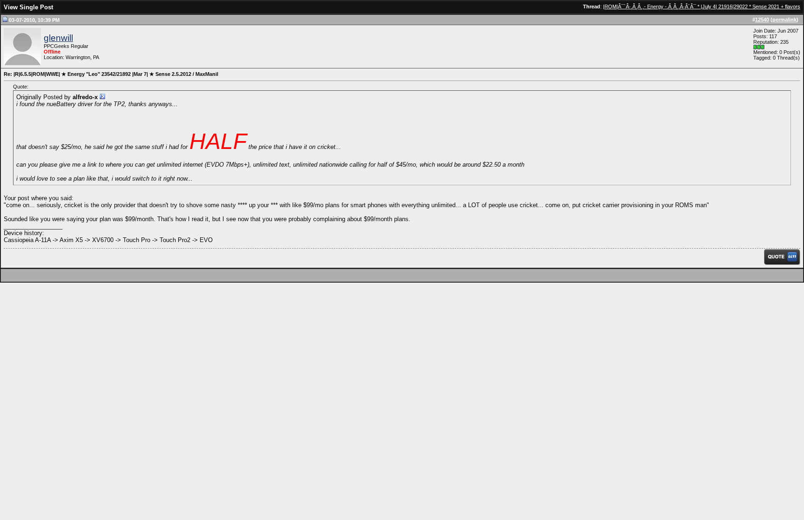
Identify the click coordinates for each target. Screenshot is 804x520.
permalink (784, 19)
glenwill (58, 38)
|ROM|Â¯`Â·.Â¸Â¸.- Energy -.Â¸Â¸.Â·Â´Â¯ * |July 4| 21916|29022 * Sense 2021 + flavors (701, 6)
